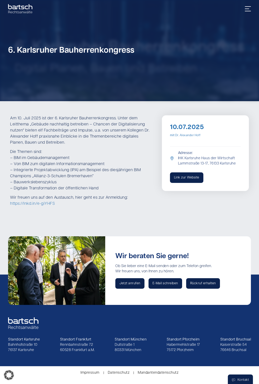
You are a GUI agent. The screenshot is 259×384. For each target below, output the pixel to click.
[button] (9, 375)
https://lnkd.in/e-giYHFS (32, 204)
